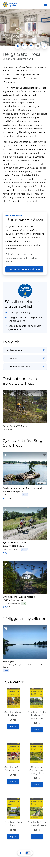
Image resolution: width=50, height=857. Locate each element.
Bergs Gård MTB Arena (15, 426)
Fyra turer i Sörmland (14, 542)
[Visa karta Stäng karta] (28, 852)
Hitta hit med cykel (14, 350)
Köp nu (13, 726)
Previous (4, 27)
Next (46, 27)
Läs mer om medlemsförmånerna (24, 269)
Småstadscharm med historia (19, 597)
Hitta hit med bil (12, 358)
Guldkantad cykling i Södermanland (22, 488)
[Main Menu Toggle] (45, 4)
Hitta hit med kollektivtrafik (17, 367)
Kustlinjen (8, 661)
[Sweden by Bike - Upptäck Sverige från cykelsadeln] (10, 4)
